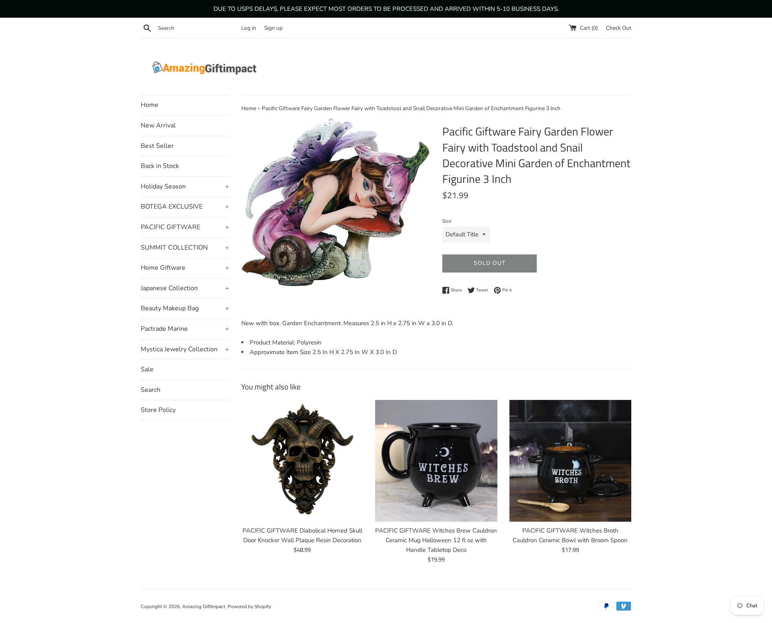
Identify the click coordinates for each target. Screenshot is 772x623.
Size (446, 221)
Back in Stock (160, 166)
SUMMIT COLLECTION (185, 247)
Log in (248, 28)
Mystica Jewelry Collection (185, 349)
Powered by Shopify (249, 606)
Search (150, 389)
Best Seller (157, 145)
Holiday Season (185, 186)
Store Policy (158, 410)
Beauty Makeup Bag (185, 308)
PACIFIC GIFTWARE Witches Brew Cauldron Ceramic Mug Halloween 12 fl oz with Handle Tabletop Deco (436, 540)
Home (149, 104)
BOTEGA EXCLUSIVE (185, 206)
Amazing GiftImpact (203, 606)
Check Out (618, 28)
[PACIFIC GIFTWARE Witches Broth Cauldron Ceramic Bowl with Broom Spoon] (570, 461)
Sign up (273, 28)
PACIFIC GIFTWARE (185, 227)
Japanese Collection (185, 288)
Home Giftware (185, 267)
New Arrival (158, 125)
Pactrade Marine (185, 328)
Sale (147, 369)
